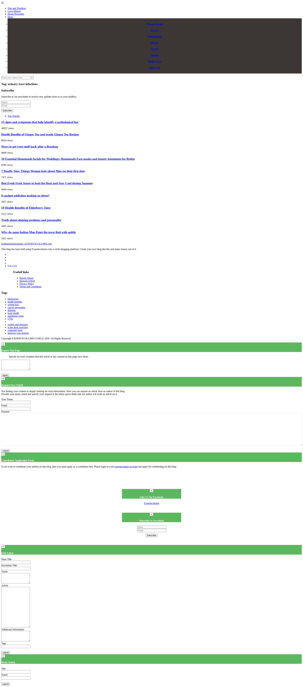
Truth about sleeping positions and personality (31, 220)
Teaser (4, 571)
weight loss (13, 304)
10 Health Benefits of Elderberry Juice (25, 207)
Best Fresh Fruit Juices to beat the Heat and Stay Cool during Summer (47, 183)
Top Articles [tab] (14, 116)
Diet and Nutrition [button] (17, 8)
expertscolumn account (125, 466)
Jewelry (155, 49)
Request (5, 411)
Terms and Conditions (31, 286)
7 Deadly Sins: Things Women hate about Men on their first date (43, 171)
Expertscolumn (151, 503)
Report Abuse (26, 278)
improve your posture (18, 333)
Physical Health (154, 24)
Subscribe (7, 110)
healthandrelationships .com (26, 243)
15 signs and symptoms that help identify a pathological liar (39, 122)
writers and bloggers (18, 324)
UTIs (10, 319)
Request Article (27, 281)
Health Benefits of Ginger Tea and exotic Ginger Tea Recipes (40, 134)
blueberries (13, 299)
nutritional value (16, 316)
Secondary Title (9, 565)
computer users (15, 330)
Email (4, 405)
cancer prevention (16, 307)
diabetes (12, 310)
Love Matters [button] (14, 11)
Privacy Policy (27, 283)
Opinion (154, 55)
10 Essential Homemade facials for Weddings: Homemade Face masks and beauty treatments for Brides (68, 159)
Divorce (155, 30)
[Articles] (2, 3)
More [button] (10, 16)
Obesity (155, 42)
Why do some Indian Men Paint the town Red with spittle (38, 232)
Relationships (155, 36)
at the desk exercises (18, 327)
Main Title (6, 559)
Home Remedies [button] (16, 14)
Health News (154, 61)
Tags (3, 643)
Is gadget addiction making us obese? (25, 195)
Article (4, 585)
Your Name (7, 399)
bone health (13, 313)
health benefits (15, 301)
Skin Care (154, 67)
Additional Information (12, 629)
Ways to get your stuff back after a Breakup (29, 146)
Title (3, 668)
